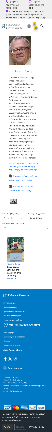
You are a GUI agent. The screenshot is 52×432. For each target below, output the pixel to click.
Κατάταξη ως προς (10, 213)
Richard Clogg (13, 264)
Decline (20, 426)
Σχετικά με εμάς (9, 303)
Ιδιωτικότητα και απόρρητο (14, 337)
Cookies (6, 341)
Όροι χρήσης (8, 333)
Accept (7, 426)
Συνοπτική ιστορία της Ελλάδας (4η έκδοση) (14, 271)
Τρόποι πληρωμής (10, 307)
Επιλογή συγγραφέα (37, 213)
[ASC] (21, 218)
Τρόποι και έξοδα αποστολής (14, 311)
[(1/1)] (13, 201)
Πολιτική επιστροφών (12, 316)
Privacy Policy (36, 426)
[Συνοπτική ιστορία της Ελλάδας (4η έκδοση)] (15, 249)
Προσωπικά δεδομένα (11, 345)
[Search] (42, 26)
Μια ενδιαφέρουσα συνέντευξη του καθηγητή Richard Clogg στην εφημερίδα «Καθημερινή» (23, 166)
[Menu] (48, 26)
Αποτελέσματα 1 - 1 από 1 (13, 223)
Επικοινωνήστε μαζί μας (13, 320)
